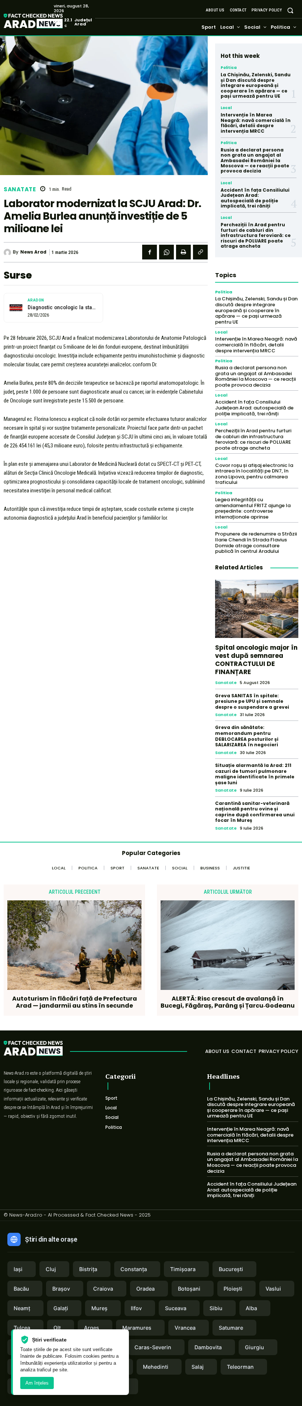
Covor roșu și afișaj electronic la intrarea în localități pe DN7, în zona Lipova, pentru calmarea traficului (254, 474)
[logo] (44, 22)
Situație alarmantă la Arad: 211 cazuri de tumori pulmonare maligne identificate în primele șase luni (254, 774)
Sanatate (20, 189)
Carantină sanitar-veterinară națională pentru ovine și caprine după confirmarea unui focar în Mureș (255, 812)
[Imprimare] (183, 252)
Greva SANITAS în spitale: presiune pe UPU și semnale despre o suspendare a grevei (252, 701)
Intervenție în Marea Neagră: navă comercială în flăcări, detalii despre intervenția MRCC (256, 123)
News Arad (33, 252)
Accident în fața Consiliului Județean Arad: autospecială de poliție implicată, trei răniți (255, 198)
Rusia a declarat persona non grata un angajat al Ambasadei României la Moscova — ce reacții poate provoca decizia (255, 160)
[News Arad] (8, 252)
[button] (290, 10)
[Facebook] (149, 252)
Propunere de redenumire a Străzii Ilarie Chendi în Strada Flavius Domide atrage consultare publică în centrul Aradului (256, 542)
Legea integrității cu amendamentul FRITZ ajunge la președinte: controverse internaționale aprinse (253, 508)
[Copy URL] (200, 252)
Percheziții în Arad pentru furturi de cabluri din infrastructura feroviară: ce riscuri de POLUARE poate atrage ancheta (256, 235)
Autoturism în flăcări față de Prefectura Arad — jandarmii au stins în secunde (74, 1002)
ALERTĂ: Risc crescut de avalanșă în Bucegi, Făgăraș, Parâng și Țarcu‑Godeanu (228, 1002)
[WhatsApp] (166, 252)
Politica (229, 68)
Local (226, 108)
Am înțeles (37, 1383)
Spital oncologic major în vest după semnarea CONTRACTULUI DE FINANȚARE (256, 659)
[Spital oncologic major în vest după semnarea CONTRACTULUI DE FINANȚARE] (256, 609)
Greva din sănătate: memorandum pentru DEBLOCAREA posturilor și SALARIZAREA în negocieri (246, 736)
